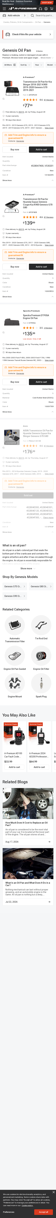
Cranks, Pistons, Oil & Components (18, 22)
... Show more (45, 58)
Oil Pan (38, 22)
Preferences (8, 1212)
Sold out (28, 495)
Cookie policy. (27, 1205)
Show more (26, 568)
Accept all (43, 1212)
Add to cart (14, 767)
